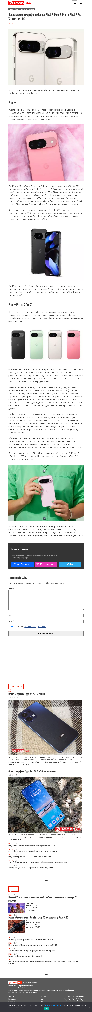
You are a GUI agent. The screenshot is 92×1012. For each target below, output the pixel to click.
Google (11, 9)
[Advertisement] (29, 665)
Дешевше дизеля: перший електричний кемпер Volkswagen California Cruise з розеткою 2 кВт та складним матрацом (43, 962)
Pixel (16, 9)
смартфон (31, 9)
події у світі (24, 9)
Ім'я (10, 615)
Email (11, 621)
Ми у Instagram (46, 564)
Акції (42, 1000)
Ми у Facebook (22, 564)
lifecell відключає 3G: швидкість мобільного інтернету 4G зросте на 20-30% (32, 945)
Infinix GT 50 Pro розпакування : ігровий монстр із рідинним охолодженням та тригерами (37, 862)
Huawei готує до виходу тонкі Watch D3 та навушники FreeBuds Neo (30, 939)
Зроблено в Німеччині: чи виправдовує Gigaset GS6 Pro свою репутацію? (31, 950)
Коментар (12, 588)
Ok (47, 1009)
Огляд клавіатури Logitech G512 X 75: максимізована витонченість (30, 857)
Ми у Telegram (70, 564)
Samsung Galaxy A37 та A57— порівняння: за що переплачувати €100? (31, 868)
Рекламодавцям (13, 999)
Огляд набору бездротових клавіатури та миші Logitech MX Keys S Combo (32, 846)
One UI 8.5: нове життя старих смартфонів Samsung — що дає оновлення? (32, 851)
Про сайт (11, 996)
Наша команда (12, 1001)
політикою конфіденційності (35, 627)
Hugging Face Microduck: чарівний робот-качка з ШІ (25, 956)
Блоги (42, 1002)
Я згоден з (31, 627)
